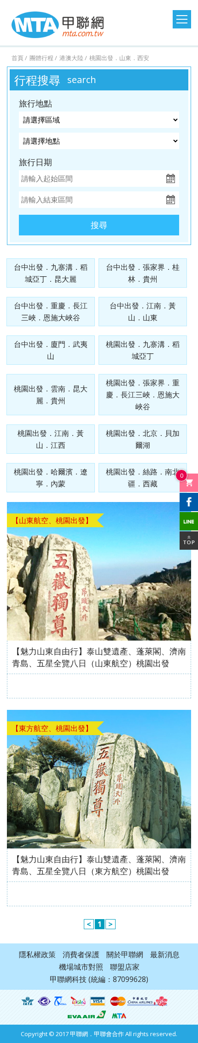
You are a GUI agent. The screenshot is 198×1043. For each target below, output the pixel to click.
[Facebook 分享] (189, 502)
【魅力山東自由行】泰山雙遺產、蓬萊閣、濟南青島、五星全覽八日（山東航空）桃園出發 (99, 657)
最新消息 (165, 954)
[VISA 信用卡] (97, 1001)
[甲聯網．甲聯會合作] (119, 1014)
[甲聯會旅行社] (58, 24)
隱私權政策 (37, 954)
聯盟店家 (125, 967)
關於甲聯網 (124, 954)
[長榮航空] (86, 1014)
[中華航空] (147, 1001)
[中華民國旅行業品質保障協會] (60, 1001)
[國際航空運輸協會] (27, 1001)
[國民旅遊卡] (78, 1001)
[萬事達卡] (118, 1001)
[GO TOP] (189, 540)
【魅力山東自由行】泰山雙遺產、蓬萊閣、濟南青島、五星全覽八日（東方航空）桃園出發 (99, 864)
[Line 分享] (189, 521)
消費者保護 (81, 954)
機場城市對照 (81, 967)
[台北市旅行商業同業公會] (44, 1001)
